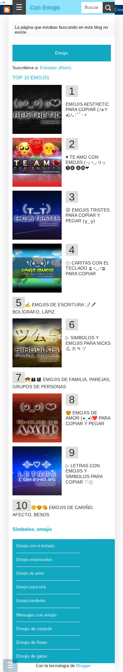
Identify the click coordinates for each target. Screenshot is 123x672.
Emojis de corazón (34, 628)
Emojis (61, 53)
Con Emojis (45, 7)
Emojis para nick (31, 587)
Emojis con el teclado (35, 546)
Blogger (83, 665)
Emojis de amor (30, 573)
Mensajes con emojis (36, 615)
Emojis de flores (31, 642)
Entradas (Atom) (55, 67)
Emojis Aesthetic (31, 601)
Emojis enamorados (34, 560)
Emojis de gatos (31, 656)
